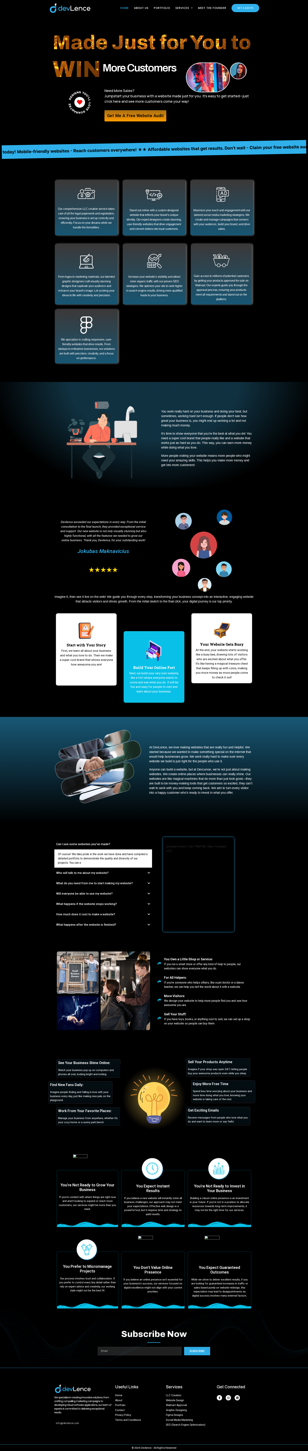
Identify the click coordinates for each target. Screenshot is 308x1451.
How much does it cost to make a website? (85, 914)
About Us (141, 8)
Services (182, 8)
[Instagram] (228, 1397)
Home (124, 8)
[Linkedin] (237, 1397)
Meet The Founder (212, 8)
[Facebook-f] (219, 1397)
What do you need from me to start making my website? (94, 883)
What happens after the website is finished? (86, 924)
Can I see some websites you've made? (83, 844)
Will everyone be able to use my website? (84, 893)
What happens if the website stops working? (86, 904)
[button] (103, 844)
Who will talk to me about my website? (82, 873)
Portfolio (162, 8)
